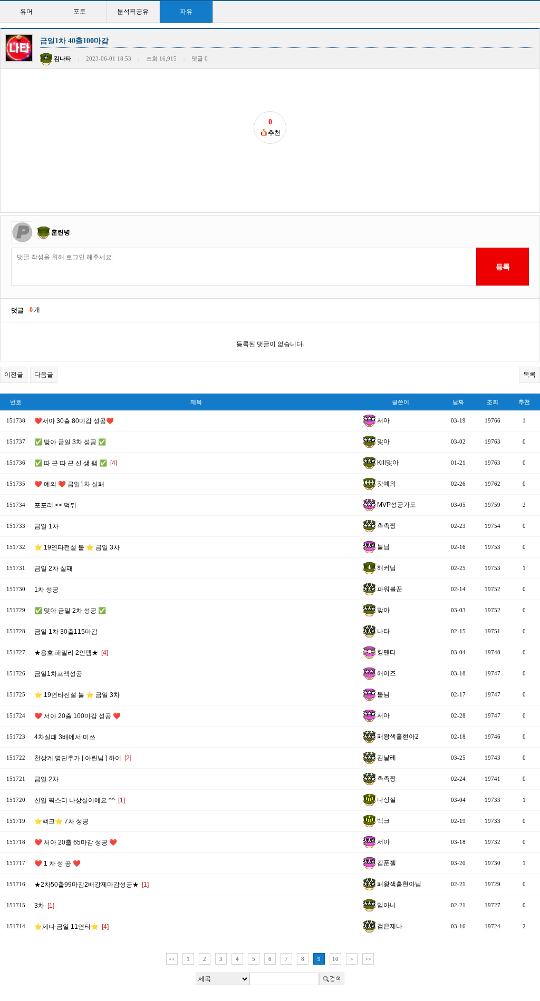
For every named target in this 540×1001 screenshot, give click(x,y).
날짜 (458, 402)
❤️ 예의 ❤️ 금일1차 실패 (69, 484)
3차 (44, 905)
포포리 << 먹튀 (55, 505)
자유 (186, 11)
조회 (492, 402)
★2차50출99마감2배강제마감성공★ (91, 884)
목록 (529, 374)
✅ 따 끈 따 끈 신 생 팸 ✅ (75, 463)
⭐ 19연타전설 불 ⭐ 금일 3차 (77, 547)
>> (368, 959)
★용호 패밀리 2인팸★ (71, 652)
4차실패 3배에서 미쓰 (64, 737)
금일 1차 (46, 526)
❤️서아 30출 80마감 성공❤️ (74, 421)
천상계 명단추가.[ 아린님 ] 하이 (82, 758)
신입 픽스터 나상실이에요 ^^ (79, 800)
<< (172, 959)
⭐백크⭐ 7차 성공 (61, 821)
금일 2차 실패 (53, 568)
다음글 (43, 374)
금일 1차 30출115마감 (66, 631)
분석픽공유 (133, 11)
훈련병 (60, 232)
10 (335, 959)
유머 (26, 11)
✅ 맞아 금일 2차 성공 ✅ (70, 610)
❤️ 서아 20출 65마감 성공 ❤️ (75, 842)
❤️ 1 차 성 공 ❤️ (57, 863)
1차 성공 (46, 589)
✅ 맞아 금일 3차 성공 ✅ (70, 442)
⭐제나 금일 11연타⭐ (71, 926)
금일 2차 (46, 779)
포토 (79, 11)
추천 (524, 402)
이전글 (13, 374)
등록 (502, 266)
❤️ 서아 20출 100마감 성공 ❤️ (77, 716)
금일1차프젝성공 (58, 674)
